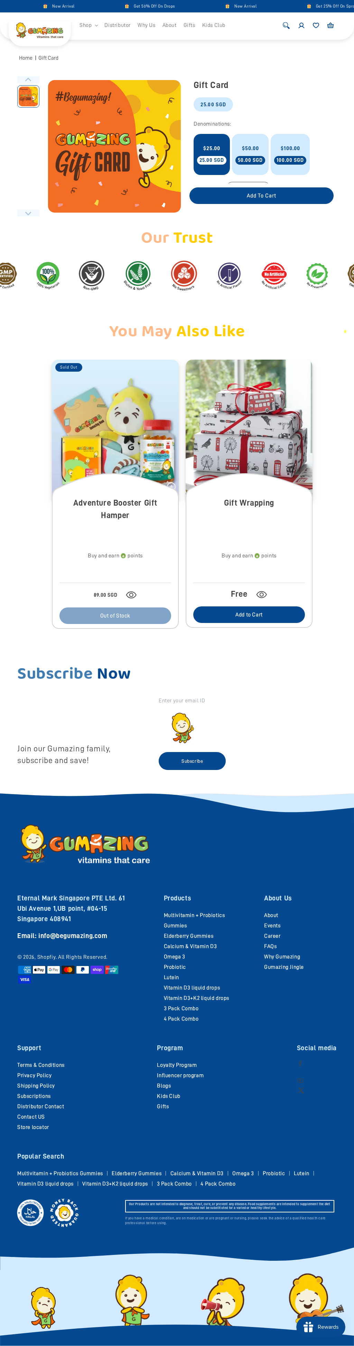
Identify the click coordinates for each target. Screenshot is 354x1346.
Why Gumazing (282, 956)
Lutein (171, 977)
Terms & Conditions (41, 1065)
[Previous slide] (28, 79)
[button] (88, 25)
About (271, 915)
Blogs (164, 1086)
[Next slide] (28, 212)
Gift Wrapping (249, 503)
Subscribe (192, 761)
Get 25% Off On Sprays (322, 6)
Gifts (163, 1106)
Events (272, 925)
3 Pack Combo (181, 1008)
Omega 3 (174, 956)
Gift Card (48, 58)
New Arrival (48, 6)
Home (25, 58)
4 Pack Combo (181, 1019)
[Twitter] (301, 1090)
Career (272, 936)
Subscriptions (34, 1096)
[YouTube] (300, 1080)
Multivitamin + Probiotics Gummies (60, 1173)
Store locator (33, 1127)
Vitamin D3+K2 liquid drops (197, 998)
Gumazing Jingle (284, 967)
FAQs (270, 946)
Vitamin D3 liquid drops (192, 988)
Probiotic (175, 967)
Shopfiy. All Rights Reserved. (72, 957)
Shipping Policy (36, 1086)
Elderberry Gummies (189, 936)
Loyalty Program (177, 1065)
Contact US (31, 1117)
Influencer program (180, 1075)
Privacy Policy (34, 1075)
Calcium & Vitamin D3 (190, 946)
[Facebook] (300, 1063)
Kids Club (168, 1096)
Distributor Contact (40, 1106)
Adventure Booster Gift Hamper (115, 509)
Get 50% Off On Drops (139, 6)
